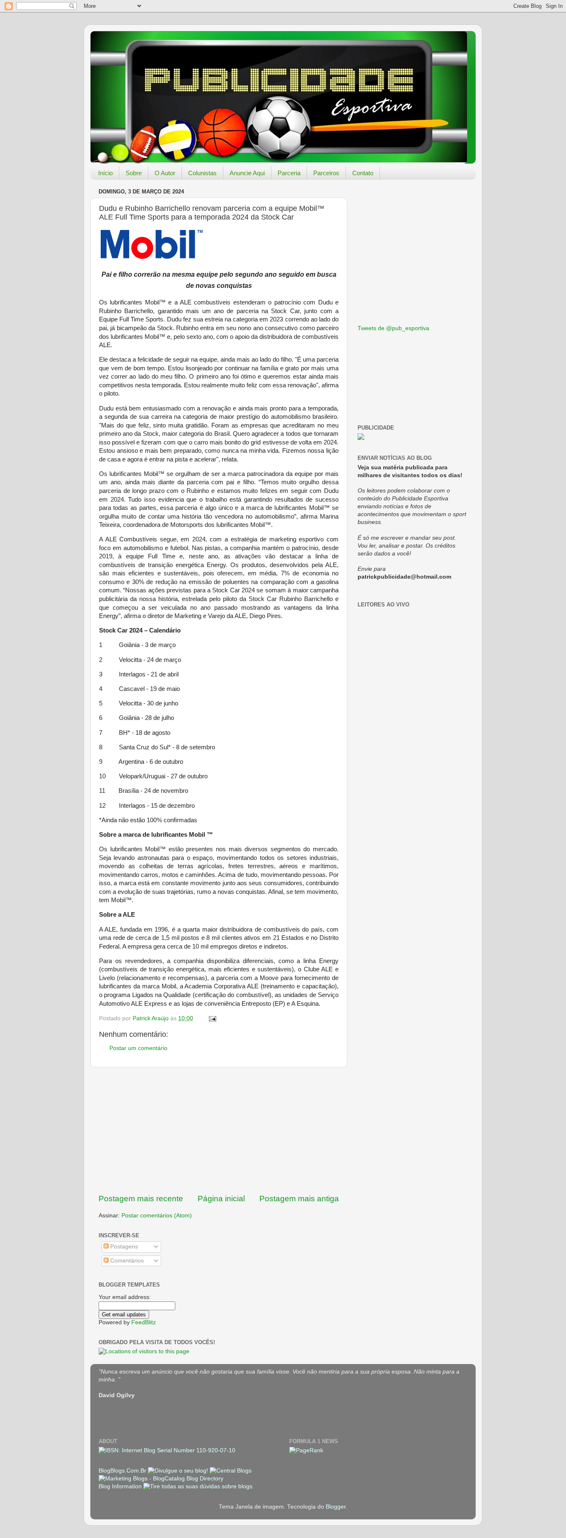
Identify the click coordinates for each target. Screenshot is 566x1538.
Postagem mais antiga (299, 1198)
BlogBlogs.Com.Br (123, 1471)
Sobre (134, 172)
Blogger (336, 1507)
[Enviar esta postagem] (212, 1018)
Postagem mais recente (141, 1198)
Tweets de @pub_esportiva (393, 328)
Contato (362, 172)
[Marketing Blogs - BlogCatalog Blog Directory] (161, 1478)
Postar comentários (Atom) (156, 1215)
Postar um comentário (138, 1048)
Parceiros (326, 172)
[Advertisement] (219, 1130)
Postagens (123, 1246)
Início (105, 172)
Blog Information (120, 1486)
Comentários (126, 1261)
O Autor (165, 172)
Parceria (289, 172)
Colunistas (202, 172)
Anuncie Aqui (247, 172)
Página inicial (221, 1198)
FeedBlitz (143, 1322)
